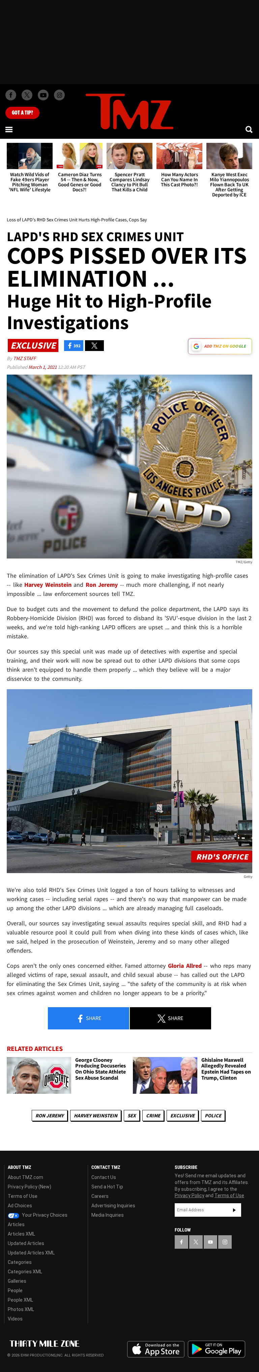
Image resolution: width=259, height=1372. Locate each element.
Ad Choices (20, 1205)
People (15, 1290)
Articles (16, 1224)
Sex (131, 1115)
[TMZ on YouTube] (210, 1242)
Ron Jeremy (49, 1115)
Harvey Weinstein (95, 1115)
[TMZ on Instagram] (59, 95)
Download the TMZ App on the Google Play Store (216, 1349)
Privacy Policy (189, 1195)
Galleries (17, 1281)
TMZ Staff (24, 358)
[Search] (249, 129)
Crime (153, 1115)
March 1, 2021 (43, 367)
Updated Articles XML (31, 1252)
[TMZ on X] (27, 95)
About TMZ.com (25, 1177)
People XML (20, 1300)
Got (22, 112)
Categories (20, 1262)
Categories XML (25, 1271)
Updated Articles (26, 1243)
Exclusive (182, 1115)
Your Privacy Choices (44, 1215)
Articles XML (21, 1234)
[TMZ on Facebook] (10, 95)
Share (93, 1018)
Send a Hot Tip (107, 1186)
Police (213, 1115)
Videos (15, 1318)
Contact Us (103, 1177)
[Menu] (9, 129)
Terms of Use (22, 1196)
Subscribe (234, 1210)
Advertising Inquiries (113, 1205)
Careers (100, 1196)
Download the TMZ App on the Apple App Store (155, 1349)
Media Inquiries (107, 1215)
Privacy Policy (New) (29, 1186)
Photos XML (21, 1309)
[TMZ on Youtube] (43, 95)
